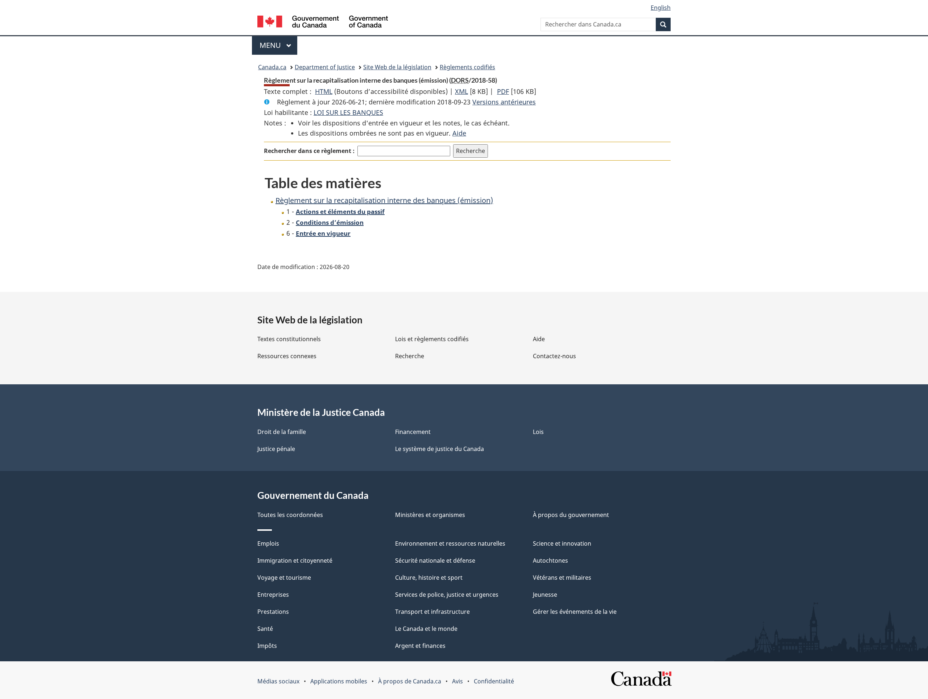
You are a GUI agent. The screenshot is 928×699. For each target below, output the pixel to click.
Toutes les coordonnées (290, 515)
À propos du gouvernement (571, 515)
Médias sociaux (278, 681)
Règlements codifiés (467, 67)
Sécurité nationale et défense (435, 560)
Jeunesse (545, 595)
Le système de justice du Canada (439, 449)
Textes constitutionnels (289, 339)
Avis (457, 681)
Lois (538, 432)
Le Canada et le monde (426, 629)
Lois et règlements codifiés (432, 339)
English (661, 8)
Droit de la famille (281, 432)
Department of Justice (325, 67)
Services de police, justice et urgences (446, 595)
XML (461, 91)
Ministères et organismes (430, 515)
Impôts (267, 646)
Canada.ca (272, 67)
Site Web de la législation (397, 67)
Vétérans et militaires (562, 578)
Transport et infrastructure (432, 612)
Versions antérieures (504, 102)
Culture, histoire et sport (429, 578)
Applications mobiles (338, 681)
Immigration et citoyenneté (294, 560)
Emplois (268, 543)
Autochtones (550, 560)
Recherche (409, 356)
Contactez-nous (554, 356)
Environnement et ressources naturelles (450, 543)
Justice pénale (276, 449)
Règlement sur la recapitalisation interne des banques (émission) (384, 200)
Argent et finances (420, 646)
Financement (413, 432)
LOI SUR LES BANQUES (348, 112)
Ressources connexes (286, 356)
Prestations (273, 612)
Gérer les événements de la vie (575, 612)
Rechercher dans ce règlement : (309, 151)
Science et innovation (562, 543)
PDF (503, 91)
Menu (278, 45)
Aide (459, 133)
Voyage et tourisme (284, 578)
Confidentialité (494, 681)
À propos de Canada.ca (409, 681)
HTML (323, 91)
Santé (265, 629)
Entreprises (273, 595)
